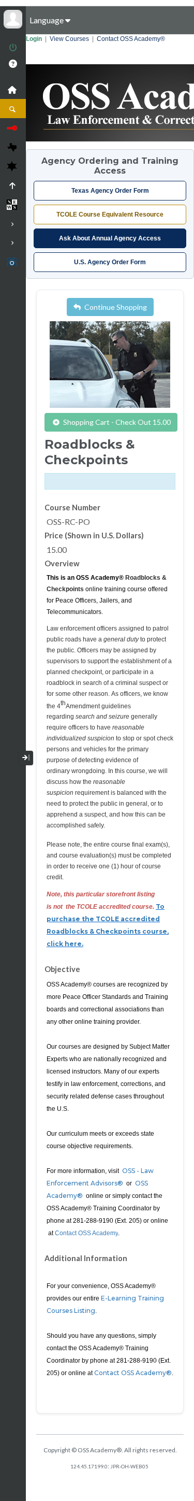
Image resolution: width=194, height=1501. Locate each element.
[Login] (13, 48)
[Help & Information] (13, 64)
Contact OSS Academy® (131, 38)
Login (34, 38)
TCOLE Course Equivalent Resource (109, 214)
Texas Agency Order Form (110, 190)
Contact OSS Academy (86, 1233)
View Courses (69, 38)
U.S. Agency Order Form (110, 262)
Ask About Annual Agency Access (110, 238)
